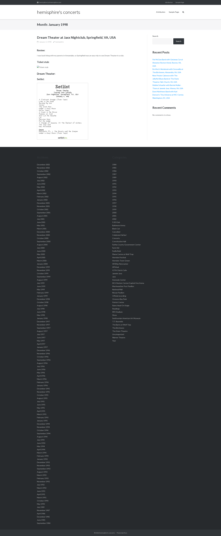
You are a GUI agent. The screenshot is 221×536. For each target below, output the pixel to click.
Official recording (119, 296)
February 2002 (42, 196)
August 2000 (42, 245)
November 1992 (43, 481)
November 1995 (43, 392)
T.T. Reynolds (117, 321)
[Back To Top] (215, 530)
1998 (114, 206)
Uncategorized (118, 334)
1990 (114, 180)
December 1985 (43, 517)
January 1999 (42, 296)
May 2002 (41, 187)
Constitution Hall (119, 241)
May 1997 (41, 341)
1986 (114, 171)
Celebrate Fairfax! (119, 235)
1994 (114, 193)
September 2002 (43, 174)
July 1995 (41, 401)
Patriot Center (118, 302)
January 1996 (42, 385)
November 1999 (43, 270)
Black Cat (116, 229)
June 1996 (41, 369)
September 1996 (43, 360)
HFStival (115, 267)
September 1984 (43, 523)
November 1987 (43, 510)
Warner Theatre (118, 337)
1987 (114, 174)
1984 (114, 164)
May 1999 (41, 289)
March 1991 (41, 497)
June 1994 (41, 443)
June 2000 (41, 251)
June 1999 (41, 286)
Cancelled (116, 232)
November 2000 (43, 235)
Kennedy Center (119, 280)
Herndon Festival (119, 257)
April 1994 (41, 449)
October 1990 (42, 501)
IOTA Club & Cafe (119, 270)
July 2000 (41, 248)
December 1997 (43, 321)
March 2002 (41, 193)
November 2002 (43, 168)
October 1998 (42, 302)
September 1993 (43, 469)
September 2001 (43, 213)
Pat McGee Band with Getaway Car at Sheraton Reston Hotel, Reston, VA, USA (167, 62)
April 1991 (41, 494)
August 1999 (42, 280)
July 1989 (41, 507)
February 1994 (42, 456)
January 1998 (42, 318)
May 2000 (41, 254)
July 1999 (41, 283)
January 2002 (42, 200)
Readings (116, 309)
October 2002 (42, 171)
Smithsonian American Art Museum (126, 318)
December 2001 (43, 203)
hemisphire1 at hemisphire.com (50, 2)
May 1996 (41, 373)
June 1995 (41, 405)
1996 (114, 200)
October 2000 (42, 238)
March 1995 (41, 414)
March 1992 (41, 488)
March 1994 (41, 453)
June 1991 (41, 491)
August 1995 (42, 398)
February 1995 (42, 417)
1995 (114, 196)
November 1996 (43, 353)
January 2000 (42, 264)
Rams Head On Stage (120, 305)
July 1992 (41, 485)
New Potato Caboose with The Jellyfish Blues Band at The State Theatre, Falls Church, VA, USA (165, 78)
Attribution (169, 2)
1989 (114, 177)
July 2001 (41, 219)
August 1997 (42, 331)
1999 (114, 209)
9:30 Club (116, 222)
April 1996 (41, 376)
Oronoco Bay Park (119, 299)
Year (114, 341)
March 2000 (41, 261)
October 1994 (42, 430)
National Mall (117, 289)
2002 (114, 219)
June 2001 (41, 222)
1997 (114, 203)
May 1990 (41, 504)
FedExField (116, 251)
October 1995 (42, 395)
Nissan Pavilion (118, 293)
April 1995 (41, 411)
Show (114, 315)
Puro (125, 533)
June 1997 (41, 337)
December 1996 (43, 350)
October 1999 (42, 273)
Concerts (116, 238)
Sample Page (179, 2)
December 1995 (43, 389)
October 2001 (42, 209)
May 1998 (41, 315)
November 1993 (43, 465)
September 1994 (43, 433)
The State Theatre (120, 331)
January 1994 (42, 459)
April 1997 (41, 344)
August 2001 (42, 216)
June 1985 (41, 520)
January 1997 (42, 347)
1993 (114, 190)
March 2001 (41, 229)
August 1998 (42, 305)
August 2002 (42, 177)
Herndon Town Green (121, 261)
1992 (114, 187)
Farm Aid (115, 248)
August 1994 (42, 437)
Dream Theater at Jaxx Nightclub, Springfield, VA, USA (76, 37)
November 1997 (43, 325)
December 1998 (43, 299)
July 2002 (41, 180)
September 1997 (43, 328)
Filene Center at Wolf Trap (123, 254)
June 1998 (41, 312)
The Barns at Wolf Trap (121, 325)
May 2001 (41, 225)
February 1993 (42, 478)
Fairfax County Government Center (126, 245)
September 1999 (43, 277)
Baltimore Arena (118, 225)
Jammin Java (117, 273)
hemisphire (59, 42)
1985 (114, 168)
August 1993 (42, 472)
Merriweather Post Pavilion (123, 286)
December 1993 (43, 462)
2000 (114, 213)
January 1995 (42, 421)
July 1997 (41, 334)
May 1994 (41, 446)
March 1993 (41, 475)
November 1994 (43, 427)
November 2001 (43, 206)
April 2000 (41, 257)
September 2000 (43, 241)
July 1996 (41, 366)
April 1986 (41, 513)
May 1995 (41, 408)
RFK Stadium (117, 312)
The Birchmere (118, 328)
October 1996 (42, 357)
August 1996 (42, 363)
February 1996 (42, 382)
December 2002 (43, 164)
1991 (114, 184)
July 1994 (41, 440)
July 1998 (41, 309)
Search (155, 36)
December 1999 (43, 267)
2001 (114, 216)
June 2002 (41, 184)
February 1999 (42, 293)
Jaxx (114, 277)
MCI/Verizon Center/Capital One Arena (128, 283)
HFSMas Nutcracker (120, 264)
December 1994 (43, 424)
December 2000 (43, 232)
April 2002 (41, 190)
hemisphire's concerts (107, 533)
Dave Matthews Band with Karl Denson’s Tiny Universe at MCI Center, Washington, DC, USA (168, 94)
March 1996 (41, 379)
